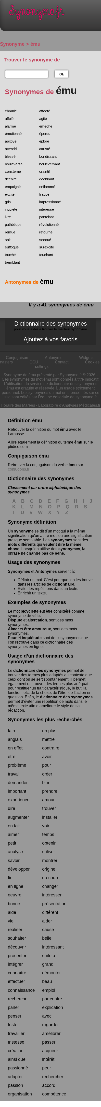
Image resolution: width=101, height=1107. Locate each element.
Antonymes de (29, 282)
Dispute (15, 620)
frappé (44, 194)
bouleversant (49, 164)
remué (10, 232)
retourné (45, 232)
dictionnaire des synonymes (39, 670)
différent (50, 912)
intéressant (53, 947)
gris (8, 202)
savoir (14, 860)
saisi (8, 240)
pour (46, 765)
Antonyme (54, 358)
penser (14, 1016)
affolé (9, 118)
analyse (15, 851)
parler (13, 1007)
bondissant (48, 156)
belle (46, 938)
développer (19, 869)
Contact (61, 362)
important (17, 791)
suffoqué (12, 247)
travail (14, 774)
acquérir (50, 1050)
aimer (13, 834)
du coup (50, 877)
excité (9, 194)
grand (47, 964)
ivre (8, 217)
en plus (49, 730)
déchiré (11, 179)
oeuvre (14, 894)
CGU (33, 362)
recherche (17, 998)
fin (10, 877)
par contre (52, 998)
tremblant (12, 262)
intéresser (52, 894)
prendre (49, 791)
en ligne (15, 886)
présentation (54, 903)
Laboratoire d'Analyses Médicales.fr (69, 405)
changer (50, 886)
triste (12, 1024)
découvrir (17, 947)
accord (48, 1085)
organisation (20, 1094)
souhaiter (17, 938)
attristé (44, 149)
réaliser (15, 929)
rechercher (52, 1076)
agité (43, 118)
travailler (16, 1033)
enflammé (47, 187)
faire (12, 730)
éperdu (44, 133)
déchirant (46, 179)
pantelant (46, 217)
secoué (45, 240)
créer (47, 774)
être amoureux (37, 629)
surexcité (46, 247)
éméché (45, 126)
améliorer (51, 1033)
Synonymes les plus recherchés (45, 719)
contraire (50, 748)
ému (64, 429)
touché (10, 255)
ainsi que (16, 1059)
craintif (44, 171)
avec (46, 1016)
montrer (49, 860)
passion (15, 1085)
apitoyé (10, 141)
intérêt (48, 1059)
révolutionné (49, 224)
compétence (54, 1094)
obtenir (49, 843)
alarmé (10, 126)
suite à (48, 955)
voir (45, 825)
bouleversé (14, 164)
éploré (44, 141)
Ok (61, 74)
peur (46, 1067)
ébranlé (11, 111)
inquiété (11, 209)
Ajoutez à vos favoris (50, 339)
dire (11, 808)
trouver (49, 808)
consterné (13, 171)
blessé (10, 156)
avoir (47, 756)
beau (47, 981)
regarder (50, 1024)
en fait (14, 825)
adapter (15, 1076)
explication (52, 1007)
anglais (15, 739)
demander (18, 782)
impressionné (50, 202)
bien (46, 782)
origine (48, 869)
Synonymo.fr (54, 13)
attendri (11, 149)
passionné (18, 1067)
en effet (15, 748)
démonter (51, 972)
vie (10, 921)
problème (17, 765)
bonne (14, 903)
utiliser (48, 851)
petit (12, 843)
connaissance (21, 990)
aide (12, 912)
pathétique (13, 224)
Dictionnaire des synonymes (50, 325)
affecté (44, 111)
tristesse (16, 1042)
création (16, 1050)
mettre (48, 739)
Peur (12, 638)
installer (49, 817)
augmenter (18, 817)
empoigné (13, 187)
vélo (36, 616)
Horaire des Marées (18, 405)
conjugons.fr (18, 469)
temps (48, 834)
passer (48, 1042)
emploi (48, 990)
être (11, 756)
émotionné (13, 133)
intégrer (15, 964)
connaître (17, 972)
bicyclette (29, 611)
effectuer (16, 981)
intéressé (46, 209)
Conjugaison (17, 358)
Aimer (13, 629)
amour (48, 799)
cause (48, 929)
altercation (37, 620)
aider (47, 921)
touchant (46, 255)
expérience (18, 799)
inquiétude (32, 638)
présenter (17, 955)
